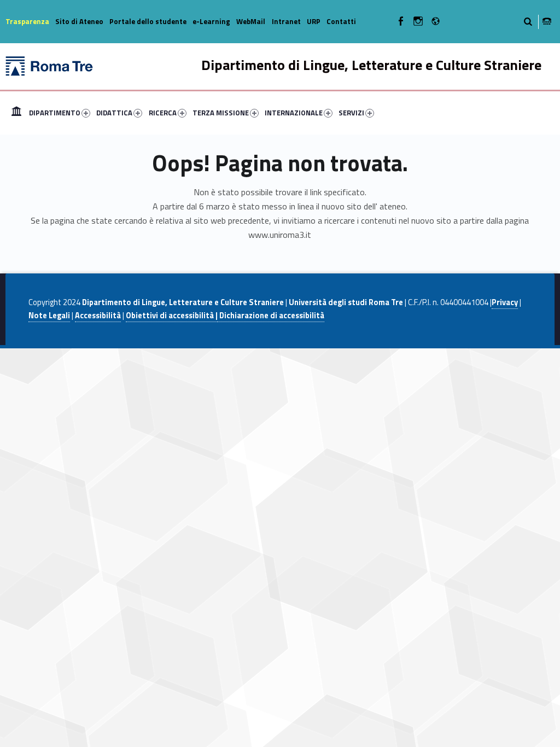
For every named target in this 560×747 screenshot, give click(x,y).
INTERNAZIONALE (294, 112)
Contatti (341, 21)
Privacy (505, 302)
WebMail (250, 21)
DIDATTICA (114, 112)
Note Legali (49, 316)
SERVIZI (351, 112)
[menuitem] (16, 113)
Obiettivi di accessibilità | (172, 316)
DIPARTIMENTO (54, 112)
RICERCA (163, 112)
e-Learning (211, 21)
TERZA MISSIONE (220, 112)
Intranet (286, 21)
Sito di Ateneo (79, 21)
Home (16, 112)
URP (313, 21)
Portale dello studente (147, 21)
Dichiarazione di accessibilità (271, 316)
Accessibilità (98, 316)
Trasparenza (27, 21)
